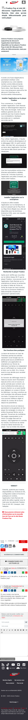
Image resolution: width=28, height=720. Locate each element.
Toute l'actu (17, 708)
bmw (13, 568)
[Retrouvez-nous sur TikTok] (8, 664)
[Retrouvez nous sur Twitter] (19, 664)
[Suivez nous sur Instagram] (3, 668)
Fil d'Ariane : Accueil (6, 708)
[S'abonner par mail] (14, 547)
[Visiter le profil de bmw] (1, 569)
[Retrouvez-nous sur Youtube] (13, 664)
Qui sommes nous (19, 680)
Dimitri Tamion (23, 541)
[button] (1, 630)
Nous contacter (10, 683)
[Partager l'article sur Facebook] (7, 547)
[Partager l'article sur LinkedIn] (10, 547)
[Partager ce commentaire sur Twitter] (9, 572)
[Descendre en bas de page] (12, 572)
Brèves (24, 708)
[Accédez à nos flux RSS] (3, 664)
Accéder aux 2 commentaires (14, 554)
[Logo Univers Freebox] (14, 2)
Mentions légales (7, 680)
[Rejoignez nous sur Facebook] (24, 664)
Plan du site (20, 683)
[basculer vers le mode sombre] (6, 2)
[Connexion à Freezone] (24, 2)
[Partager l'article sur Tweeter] (3, 547)
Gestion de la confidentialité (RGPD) (11, 690)
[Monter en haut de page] (15, 572)
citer (5, 572)
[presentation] (1, 630)
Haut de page (13, 702)
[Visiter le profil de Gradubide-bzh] (1, 587)
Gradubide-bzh (16, 586)
